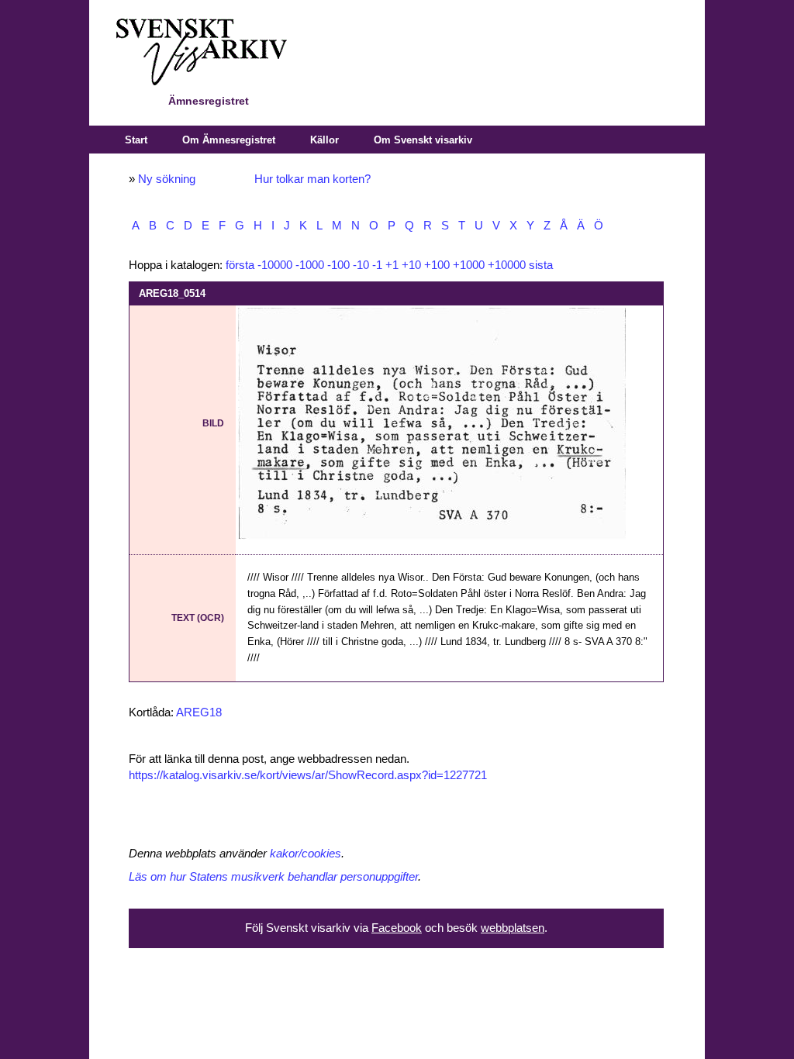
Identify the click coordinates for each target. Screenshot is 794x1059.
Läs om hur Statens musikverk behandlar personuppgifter (273, 877)
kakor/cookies (305, 853)
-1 (377, 265)
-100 (338, 265)
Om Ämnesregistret (228, 140)
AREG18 (199, 712)
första (240, 265)
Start (136, 140)
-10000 (274, 265)
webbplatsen (512, 928)
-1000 (309, 265)
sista (541, 265)
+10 (411, 265)
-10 (361, 265)
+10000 (507, 265)
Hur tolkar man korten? (312, 179)
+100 (437, 265)
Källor (324, 140)
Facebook (396, 928)
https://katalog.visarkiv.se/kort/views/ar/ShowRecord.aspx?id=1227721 (308, 775)
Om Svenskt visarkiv (423, 140)
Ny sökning (166, 179)
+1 (392, 265)
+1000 (469, 265)
